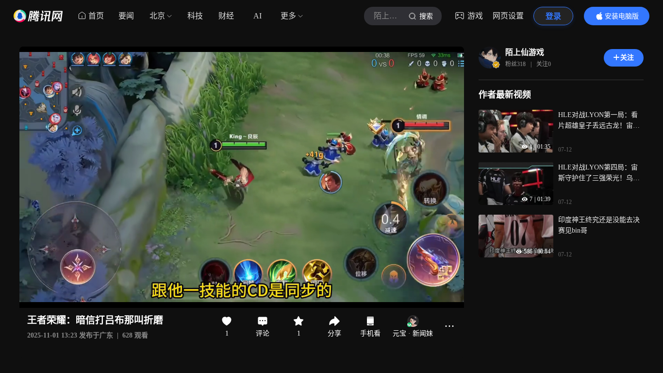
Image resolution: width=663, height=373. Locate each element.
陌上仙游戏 (524, 52)
